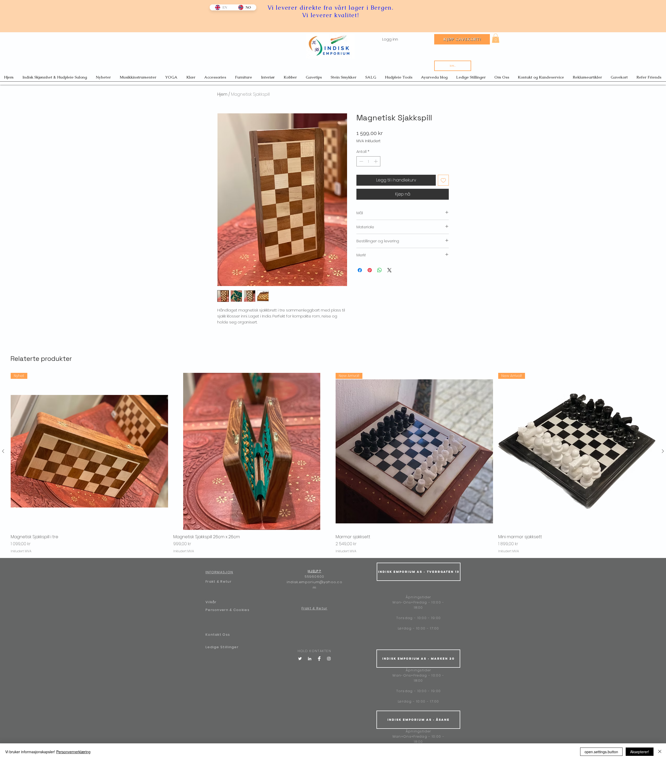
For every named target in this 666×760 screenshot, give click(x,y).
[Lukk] (660, 752)
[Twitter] (300, 658)
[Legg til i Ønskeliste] (443, 180)
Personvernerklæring (73, 751)
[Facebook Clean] (319, 658)
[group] (333, 463)
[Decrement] (360, 161)
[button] (495, 38)
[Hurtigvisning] (252, 451)
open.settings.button (601, 751)
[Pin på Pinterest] (370, 270)
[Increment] (376, 161)
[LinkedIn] (309, 658)
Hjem (222, 94)
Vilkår (211, 602)
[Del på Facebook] (360, 270)
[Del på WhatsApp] (379, 270)
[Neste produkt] (663, 451)
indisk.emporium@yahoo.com (314, 585)
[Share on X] (389, 270)
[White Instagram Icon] (328, 658)
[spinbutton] (368, 161)
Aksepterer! (639, 751)
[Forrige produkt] (3, 451)
